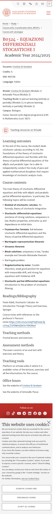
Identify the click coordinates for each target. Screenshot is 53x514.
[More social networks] (45, 413)
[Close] (49, 422)
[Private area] (37, 4)
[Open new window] (8, 413)
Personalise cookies (26, 497)
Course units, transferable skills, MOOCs (21, 27)
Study (13, 23)
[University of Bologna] (19, 12)
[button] (44, 13)
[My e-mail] (43, 4)
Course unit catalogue (13, 31)
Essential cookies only (26, 488)
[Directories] (24, 4)
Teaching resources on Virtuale (25, 130)
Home (5, 23)
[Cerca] (18, 4)
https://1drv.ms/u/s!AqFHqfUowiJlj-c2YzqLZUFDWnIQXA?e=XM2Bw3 (24, 323)
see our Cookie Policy (30, 478)
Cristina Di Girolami (22, 66)
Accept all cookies (26, 506)
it (49, 3)
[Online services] (30, 4)
